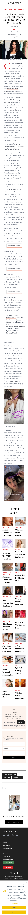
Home (5, 9)
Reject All (14, 907)
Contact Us (6, 840)
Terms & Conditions (8, 859)
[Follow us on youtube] (17, 835)
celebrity (6, 777)
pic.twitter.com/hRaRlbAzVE (15, 326)
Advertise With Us (7, 848)
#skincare (18, 320)
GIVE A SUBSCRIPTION (14, 822)
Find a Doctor (6, 845)
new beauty (17, 777)
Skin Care (12, 9)
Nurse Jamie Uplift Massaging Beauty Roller (12, 99)
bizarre (6, 76)
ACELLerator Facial (10, 233)
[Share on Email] (5, 788)
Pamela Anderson (13, 300)
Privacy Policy (6, 854)
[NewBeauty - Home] (14, 3)
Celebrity (18, 549)
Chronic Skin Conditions (7, 573)
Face (16, 665)
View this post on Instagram (14, 245)
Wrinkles (21, 9)
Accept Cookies (14, 912)
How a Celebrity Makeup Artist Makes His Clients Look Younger (14, 146)
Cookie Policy (6, 856)
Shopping (18, 620)
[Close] (26, 882)
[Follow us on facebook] (4, 835)
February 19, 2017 (11, 333)
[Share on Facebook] (2, 788)
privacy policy (15, 726)
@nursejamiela (11, 318)
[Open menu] (3, 3)
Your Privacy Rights (14, 903)
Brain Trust (6, 851)
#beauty (8, 322)
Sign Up (20, 722)
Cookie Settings (8, 862)
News (17, 572)
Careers (5, 842)
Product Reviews (5, 550)
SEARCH (14, 757)
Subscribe (8, 867)
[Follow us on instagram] (13, 835)
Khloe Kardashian (9, 774)
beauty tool (13, 381)
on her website (13, 189)
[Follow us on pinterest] (8, 835)
